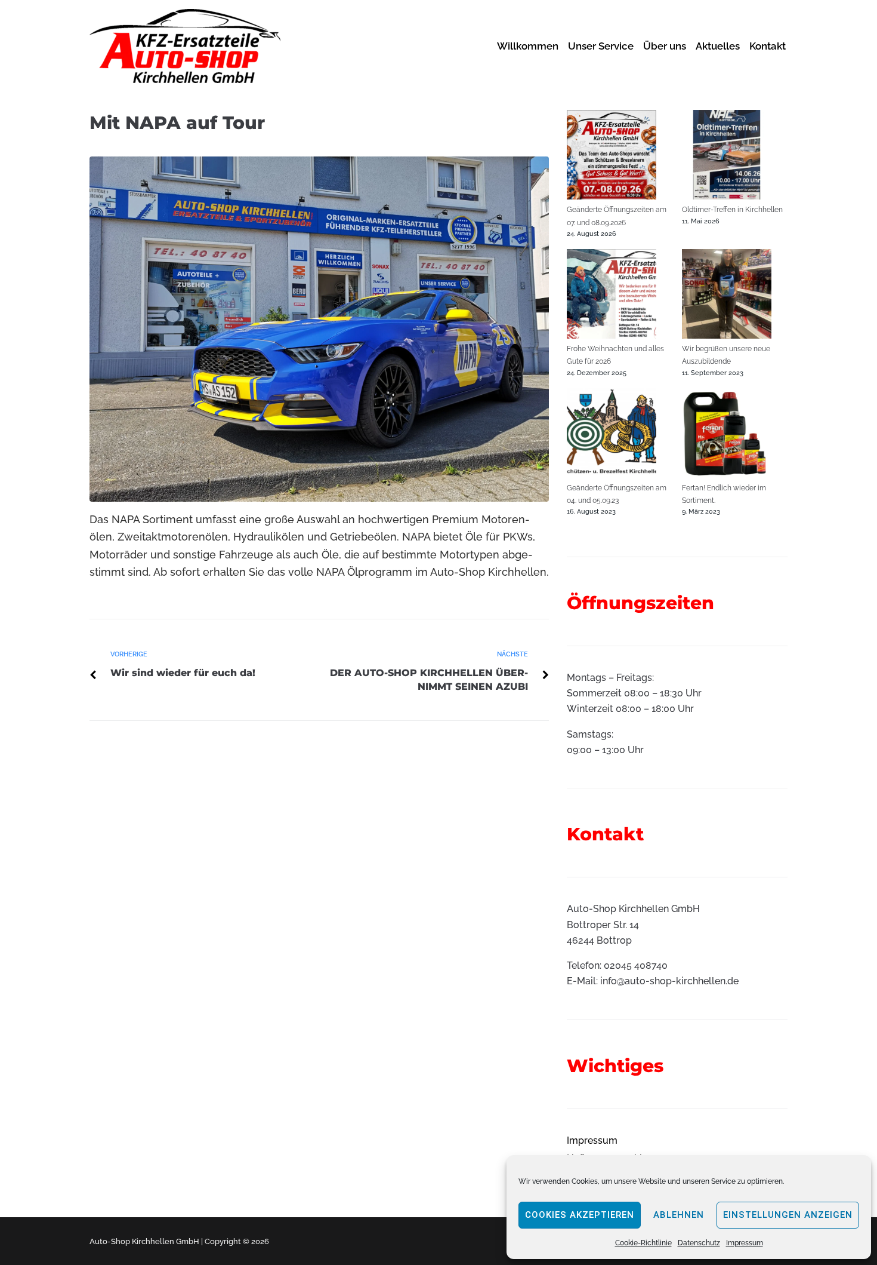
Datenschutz (699, 1243)
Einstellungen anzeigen (788, 1214)
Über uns (664, 46)
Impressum (744, 1243)
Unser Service (601, 46)
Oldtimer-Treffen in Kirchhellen (732, 209)
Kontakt (767, 46)
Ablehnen (678, 1214)
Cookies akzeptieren (579, 1214)
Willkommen (527, 46)
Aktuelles (718, 46)
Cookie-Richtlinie (643, 1243)
